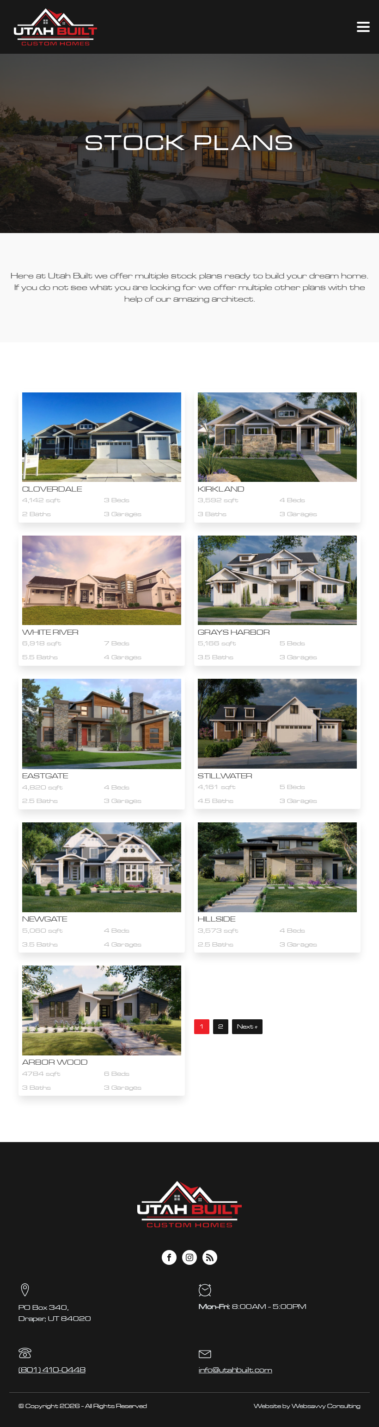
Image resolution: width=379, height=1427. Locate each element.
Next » (247, 1026)
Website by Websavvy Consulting (307, 1406)
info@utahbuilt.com (235, 1370)
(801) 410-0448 (52, 1370)
